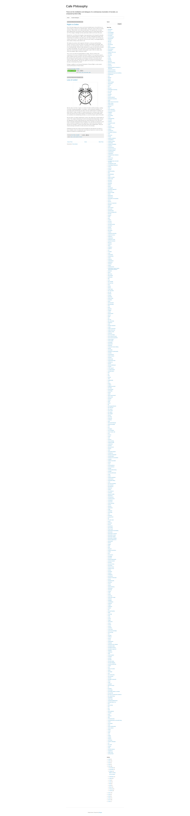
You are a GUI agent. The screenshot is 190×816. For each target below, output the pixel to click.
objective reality (111, 494)
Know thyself (110, 389)
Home (68, 17)
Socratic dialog (111, 661)
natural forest (110, 479)
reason (109, 594)
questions (110, 582)
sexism (109, 639)
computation (110, 142)
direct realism (110, 207)
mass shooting (111, 441)
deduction (110, 181)
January (111, 790)
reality (109, 592)
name (109, 474)
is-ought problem (111, 369)
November (111, 769)
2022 (109, 766)
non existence (111, 491)
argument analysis (111, 69)
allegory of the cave (112, 52)
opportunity (110, 507)
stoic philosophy (111, 674)
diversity (109, 213)
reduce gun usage (111, 597)
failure (109, 272)
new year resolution (112, 483)
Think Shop (110, 699)
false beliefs (110, 275)
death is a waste (111, 177)
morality (109, 468)
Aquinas (109, 64)
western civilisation (112, 741)
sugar (109, 682)
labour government (112, 395)
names (109, 475)
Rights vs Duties (73, 24)
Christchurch (110, 130)
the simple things (111, 696)
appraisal (110, 61)
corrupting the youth (112, 163)
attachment (110, 83)
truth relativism (111, 711)
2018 (109, 798)
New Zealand (110, 485)
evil (108, 250)
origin (109, 509)
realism (109, 591)
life (108, 404)
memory (109, 448)
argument (110, 65)
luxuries (109, 434)
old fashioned (110, 497)
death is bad (110, 178)
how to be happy (111, 334)
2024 (109, 762)
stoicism (109, 677)
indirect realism (111, 356)
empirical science (111, 235)
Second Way (110, 632)
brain (109, 107)
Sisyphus (110, 650)
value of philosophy (112, 726)
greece (109, 315)
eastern (109, 219)
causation (110, 120)
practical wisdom (111, 560)
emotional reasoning (112, 233)
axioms (109, 85)
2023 (109, 764)
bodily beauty (110, 104)
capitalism (110, 112)
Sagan (109, 620)
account (109, 30)
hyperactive (110, 343)
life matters (110, 412)
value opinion (110, 728)
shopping (110, 642)
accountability (111, 32)
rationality (110, 589)
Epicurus (110, 242)
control (74, 136)
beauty (109, 95)
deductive (110, 183)
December (111, 767)
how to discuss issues (112, 336)
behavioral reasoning (112, 98)
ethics (109, 245)
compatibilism (111, 139)
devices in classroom (112, 203)
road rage (110, 614)
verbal (109, 731)
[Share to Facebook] (81, 70)
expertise (110, 263)
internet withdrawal (112, 365)
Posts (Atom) (75, 144)
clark (109, 133)
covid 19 (109, 168)
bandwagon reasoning (112, 89)
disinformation (111, 210)
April (110, 785)
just (108, 381)
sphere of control (79, 136)
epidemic (110, 244)
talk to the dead (111, 685)
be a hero (110, 91)
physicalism (110, 541)
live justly (110, 416)
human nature (111, 339)
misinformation (111, 456)
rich (108, 609)
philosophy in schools (112, 533)
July (110, 780)
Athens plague (111, 82)
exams (109, 257)
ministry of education (112, 454)
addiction (110, 40)
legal (109, 401)
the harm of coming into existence (114, 694)
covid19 (109, 169)
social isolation (111, 655)
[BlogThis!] (78, 70)
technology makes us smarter (114, 691)
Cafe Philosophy (77, 6)
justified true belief (111, 386)
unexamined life (111, 718)
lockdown (110, 419)
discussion (110, 209)
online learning (111, 503)
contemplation (111, 151)
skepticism (110, 652)
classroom (110, 135)
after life (109, 41)
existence (110, 259)
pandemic (110, 515)
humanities (110, 342)
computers (110, 145)
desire (109, 193)
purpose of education (112, 577)
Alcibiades (110, 50)
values (109, 729)
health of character (111, 328)
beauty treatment (111, 97)
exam (109, 253)
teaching (109, 688)
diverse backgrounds (112, 212)
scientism (110, 627)
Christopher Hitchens (112, 132)
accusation (110, 35)
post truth (110, 557)
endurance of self (111, 239)
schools (109, 624)
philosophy (110, 532)
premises (110, 562)
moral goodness (111, 465)
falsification (110, 277)
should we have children (113, 644)
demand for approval (112, 189)
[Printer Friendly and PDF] (72, 71)
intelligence (110, 362)
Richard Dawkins (111, 611)
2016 (109, 801)
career (109, 116)
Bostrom (109, 106)
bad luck (109, 88)
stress (109, 680)
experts (109, 265)
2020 (109, 794)
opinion (109, 504)
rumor (109, 617)
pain (109, 513)
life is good (110, 409)
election (109, 227)
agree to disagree (111, 47)
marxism (109, 439)
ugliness (109, 715)
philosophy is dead (112, 535)
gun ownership (111, 321)
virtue (109, 732)
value (109, 724)
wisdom (109, 746)
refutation (110, 600)
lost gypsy (110, 428)
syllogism (110, 684)
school (109, 623)
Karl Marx (110, 387)
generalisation (111, 302)
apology (109, 59)
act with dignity (111, 37)
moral (109, 463)
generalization (111, 304)
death (109, 175)
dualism (109, 215)
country (109, 166)
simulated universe (112, 647)
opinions (109, 506)
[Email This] (77, 70)
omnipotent (110, 500)
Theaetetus (110, 697)
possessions (110, 554)
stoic (109, 673)
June (110, 781)
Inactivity (109, 352)
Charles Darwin (111, 127)
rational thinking (111, 586)
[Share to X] (79, 70)
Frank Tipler (110, 289)
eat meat (109, 221)
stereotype (110, 671)
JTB (109, 378)
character (110, 126)
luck (109, 433)
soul (109, 667)
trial (108, 706)
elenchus (110, 228)
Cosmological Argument (113, 165)
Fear (109, 280)
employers (110, 236)
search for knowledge (112, 630)
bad (109, 86)
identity (109, 348)
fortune (109, 287)
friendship (110, 296)
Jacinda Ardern (111, 371)
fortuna (109, 286)
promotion (110, 571)
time (109, 703)
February (111, 788)
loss (109, 427)
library (109, 403)
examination (110, 254)
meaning (110, 445)
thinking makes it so (112, 702)
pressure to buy (111, 564)
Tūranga (109, 712)
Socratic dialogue (111, 662)
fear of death (110, 281)
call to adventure (111, 109)
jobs (109, 375)
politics (109, 551)
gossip (109, 312)
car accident (110, 115)
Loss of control (72, 80)
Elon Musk (110, 230)
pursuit (109, 579)
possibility (110, 556)
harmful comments (111, 325)
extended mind (111, 266)
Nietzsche (110, 488)
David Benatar (111, 174)
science (109, 626)
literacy (109, 415)
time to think (110, 705)
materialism (110, 444)
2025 (109, 760)
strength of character (112, 679)
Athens (109, 80)
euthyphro (110, 247)
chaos (71, 136)
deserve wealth (111, 192)
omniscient (110, 501)
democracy (110, 191)
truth (109, 709)
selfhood (109, 636)
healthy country (111, 331)
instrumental (110, 359)
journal (109, 377)
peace (109, 521)
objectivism (110, 495)
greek (109, 316)
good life (109, 308)
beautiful (109, 94)
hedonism (110, 333)
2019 (109, 796)
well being (110, 740)
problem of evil (111, 568)
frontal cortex (110, 298)
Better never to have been (113, 101)
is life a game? (111, 368)
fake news (110, 274)
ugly (109, 717)
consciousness (111, 147)
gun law (109, 319)
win (108, 743)
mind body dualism (112, 451)
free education (111, 290)
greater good (110, 313)
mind (109, 450)
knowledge (110, 390)
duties (80, 72)
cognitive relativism (112, 138)
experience (110, 262)
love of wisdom (111, 430)
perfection (110, 523)
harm (109, 324)
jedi (108, 372)
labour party (110, 397)
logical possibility (111, 424)
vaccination (110, 723)
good (109, 307)
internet (109, 363)
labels (109, 393)
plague (109, 544)
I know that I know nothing (113, 346)
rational (109, 585)
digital (109, 206)
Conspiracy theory (111, 150)
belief (109, 100)
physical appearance (112, 539)
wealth (109, 735)
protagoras (110, 574)
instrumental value (111, 360)
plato (109, 547)
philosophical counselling (113, 530)
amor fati (109, 53)
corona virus (110, 158)
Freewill (109, 295)
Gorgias (109, 310)
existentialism (110, 260)
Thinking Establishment (112, 700)
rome (109, 615)
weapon (109, 738)
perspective (110, 526)
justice (109, 383)
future (109, 301)
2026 (109, 759)
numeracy (110, 492)
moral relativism (111, 466)
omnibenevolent (111, 498)
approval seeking (111, 62)
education (110, 225)
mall (109, 437)
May (110, 783)
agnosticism (110, 44)
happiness (110, 322)
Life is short (110, 410)
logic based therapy (112, 422)
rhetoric (109, 608)
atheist (109, 79)
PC (108, 518)
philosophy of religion (112, 538)
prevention (110, 565)
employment (110, 238)
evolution (110, 251)
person (109, 524)
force (109, 284)
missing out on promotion (113, 457)
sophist (109, 665)
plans (109, 545)
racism (109, 583)
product (109, 570)
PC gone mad (111, 519)
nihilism (109, 489)
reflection (110, 598)
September (111, 776)
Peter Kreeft (110, 529)
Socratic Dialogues (75, 17)
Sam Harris (110, 621)
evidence (110, 248)
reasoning (110, 595)
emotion (109, 231)
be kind (109, 92)
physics (109, 542)
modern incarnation (112, 460)
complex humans (111, 141)
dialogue (110, 204)
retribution (110, 606)
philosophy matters (112, 536)
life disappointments (112, 406)
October (111, 771)
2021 (109, 792)
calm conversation (111, 110)
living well (110, 418)
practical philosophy (112, 559)
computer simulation (112, 144)
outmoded (110, 510)
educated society (111, 224)
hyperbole (110, 345)
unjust (109, 721)
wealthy (109, 737)
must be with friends (112, 472)
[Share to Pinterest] (82, 70)
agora (109, 46)
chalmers (110, 121)
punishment (110, 576)
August (110, 778)
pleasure (110, 548)
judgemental (110, 380)
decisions (110, 180)
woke (109, 747)
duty (82, 72)
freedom (109, 293)
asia (109, 76)
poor (109, 553)
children (109, 129)
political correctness (112, 550)
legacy (109, 400)
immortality (110, 349)
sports (109, 670)
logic (109, 421)
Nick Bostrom (110, 486)
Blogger (100, 812)
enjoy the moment (111, 241)
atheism (109, 77)
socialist (109, 658)
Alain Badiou (110, 49)
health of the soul (111, 330)
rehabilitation (110, 601)
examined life (110, 256)
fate (108, 278)
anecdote (110, 55)
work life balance (111, 749)
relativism (110, 603)
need (109, 482)
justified (109, 384)
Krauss (109, 392)
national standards (111, 477)
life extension (110, 407)
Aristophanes (110, 74)
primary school (111, 567)
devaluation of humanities (113, 198)
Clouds (109, 136)
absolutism (110, 29)
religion (109, 605)
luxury (109, 436)
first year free (110, 283)
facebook (110, 270)
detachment (110, 195)
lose (109, 425)
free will (109, 292)
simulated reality (111, 646)
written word (110, 752)
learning (109, 398)
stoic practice (110, 676)
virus (109, 734)
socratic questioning (112, 664)
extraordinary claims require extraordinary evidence (113, 269)
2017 (109, 799)
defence (109, 184)
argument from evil (111, 71)
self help (109, 635)
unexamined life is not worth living (115, 720)
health (109, 327)
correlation (110, 159)
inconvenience (111, 354)
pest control (110, 527)
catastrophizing (111, 118)
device (109, 200)
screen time (110, 629)
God (109, 305)
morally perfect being (112, 469)
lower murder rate (111, 431)
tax (108, 686)
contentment (110, 153)
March (110, 787)
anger (109, 56)
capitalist (110, 114)
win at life (110, 744)
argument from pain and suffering (114, 72)
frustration (110, 299)
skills (109, 653)
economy (110, 222)
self (108, 633)
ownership (110, 512)
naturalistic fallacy (111, 480)
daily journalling (111, 171)
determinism (110, 197)
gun (109, 318)
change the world (111, 123)
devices (109, 201)
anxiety (109, 58)
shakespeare (110, 641)
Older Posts (101, 141)
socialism (110, 656)
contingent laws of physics (113, 154)
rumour (109, 618)
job (108, 374)
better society (110, 103)
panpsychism (110, 516)
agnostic (109, 43)
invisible (109, 366)
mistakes (110, 459)
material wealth (111, 442)
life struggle (110, 413)
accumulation (110, 33)
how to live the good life (112, 337)
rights (90, 72)
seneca (109, 638)
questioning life (111, 580)
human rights (86, 72)
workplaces (110, 750)
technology (110, 690)
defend (109, 186)
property (109, 573)
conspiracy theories (112, 148)
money (109, 462)
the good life (110, 693)
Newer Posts (69, 141)
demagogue (110, 187)
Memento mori (111, 447)
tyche (109, 714)
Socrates (110, 659)
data (109, 172)
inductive (110, 357)
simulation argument (112, 649)
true (109, 708)
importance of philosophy (113, 351)
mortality (109, 471)
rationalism (110, 588)
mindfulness (110, 453)
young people (111, 753)
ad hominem (110, 38)
